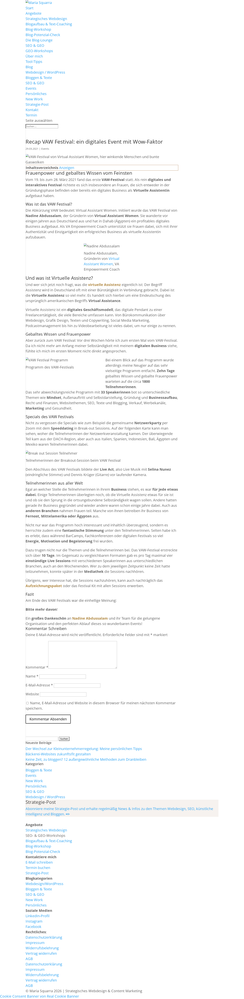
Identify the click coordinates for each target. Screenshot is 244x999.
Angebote (33, 13)
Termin (31, 115)
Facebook (33, 926)
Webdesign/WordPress (44, 883)
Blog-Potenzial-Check (43, 34)
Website (32, 694)
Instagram (34, 921)
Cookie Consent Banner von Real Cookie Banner (39, 996)
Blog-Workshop (38, 29)
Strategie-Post (37, 104)
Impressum (35, 942)
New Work (34, 99)
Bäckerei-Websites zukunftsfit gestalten (58, 754)
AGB (29, 958)
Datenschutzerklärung (44, 937)
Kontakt (32, 109)
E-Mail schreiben (39, 862)
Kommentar (37, 667)
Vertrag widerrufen (41, 953)
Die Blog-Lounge (39, 40)
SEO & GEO (35, 45)
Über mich (34, 56)
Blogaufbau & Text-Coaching (49, 24)
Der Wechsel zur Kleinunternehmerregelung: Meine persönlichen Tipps (84, 748)
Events (31, 88)
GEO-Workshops (39, 50)
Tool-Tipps (34, 61)
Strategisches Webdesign (46, 18)
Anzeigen (66, 167)
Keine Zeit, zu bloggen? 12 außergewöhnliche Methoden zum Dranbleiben (86, 759)
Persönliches (36, 93)
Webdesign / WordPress (45, 72)
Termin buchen (38, 867)
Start (29, 8)
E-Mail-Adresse (39, 685)
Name (32, 676)
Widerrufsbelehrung (42, 948)
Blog (29, 66)
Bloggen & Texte (39, 77)
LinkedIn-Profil (37, 915)
